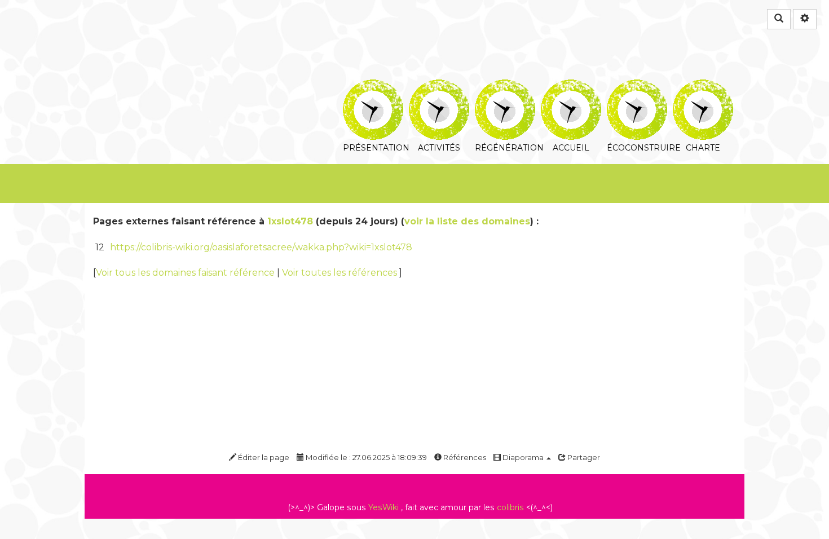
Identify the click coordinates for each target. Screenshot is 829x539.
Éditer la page (262, 457)
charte (703, 87)
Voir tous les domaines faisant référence (186, 272)
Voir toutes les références (340, 272)
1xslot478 (290, 221)
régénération (505, 87)
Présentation (373, 87)
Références (464, 457)
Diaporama (523, 457)
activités (439, 87)
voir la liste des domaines (467, 221)
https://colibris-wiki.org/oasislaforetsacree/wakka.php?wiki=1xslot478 (261, 247)
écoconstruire (637, 87)
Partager (583, 457)
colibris (510, 507)
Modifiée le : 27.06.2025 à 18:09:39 (365, 457)
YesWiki (383, 507)
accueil (571, 87)
